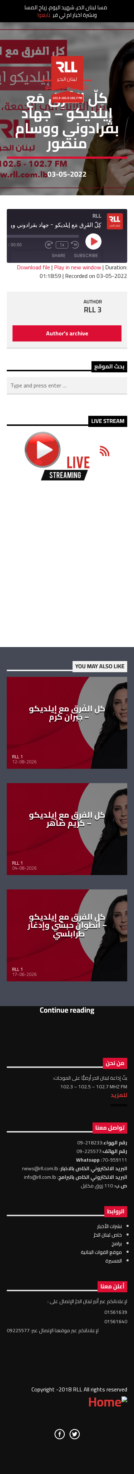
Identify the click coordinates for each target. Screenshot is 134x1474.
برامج (116, 1243)
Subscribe (86, 255)
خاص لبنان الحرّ (108, 1235)
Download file (33, 267)
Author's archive (67, 333)
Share (58, 255)
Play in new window (77, 267)
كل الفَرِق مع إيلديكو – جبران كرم (67, 713)
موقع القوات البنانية (101, 1252)
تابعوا (43, 15)
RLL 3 (93, 310)
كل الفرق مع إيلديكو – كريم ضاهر (67, 819)
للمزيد (119, 1094)
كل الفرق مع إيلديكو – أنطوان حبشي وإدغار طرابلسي (67, 925)
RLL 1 (17, 756)
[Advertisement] (67, 563)
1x (62, 244)
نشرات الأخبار (109, 1226)
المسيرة (113, 1260)
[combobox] (67, 385)
